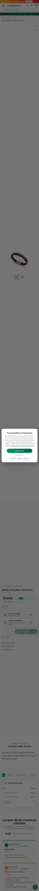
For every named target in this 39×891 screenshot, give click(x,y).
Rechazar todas (19, 455)
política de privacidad (28, 446)
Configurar (13, 458)
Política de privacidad (23, 458)
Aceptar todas (19, 451)
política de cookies (16, 446)
